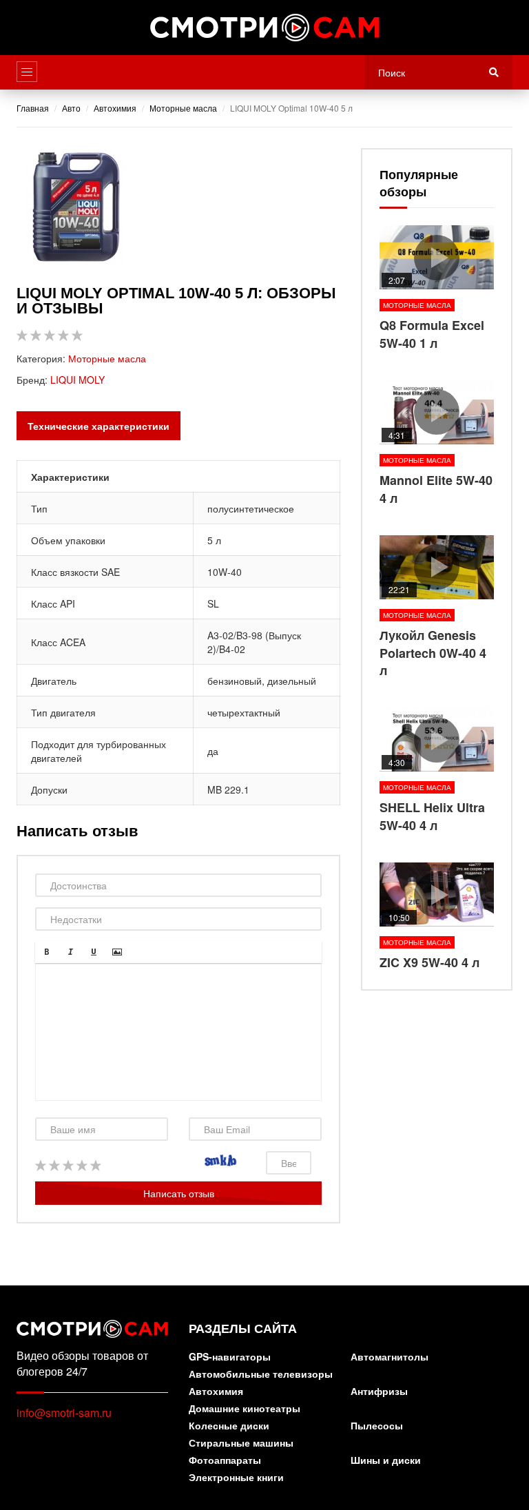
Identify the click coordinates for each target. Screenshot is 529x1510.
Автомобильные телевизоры (261, 1374)
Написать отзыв (178, 1193)
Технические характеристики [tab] (98, 426)
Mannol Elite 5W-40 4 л (437, 444)
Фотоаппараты (225, 1461)
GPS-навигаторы (230, 1357)
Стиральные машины (241, 1443)
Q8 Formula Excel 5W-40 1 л (437, 289)
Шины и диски (386, 1461)
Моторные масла (107, 358)
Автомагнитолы (389, 1357)
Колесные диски (229, 1426)
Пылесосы (377, 1426)
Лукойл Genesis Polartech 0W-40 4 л (437, 607)
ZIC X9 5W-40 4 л (437, 917)
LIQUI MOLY (77, 379)
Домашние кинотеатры (244, 1409)
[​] (178, 1032)
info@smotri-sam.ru (64, 1412)
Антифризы (379, 1392)
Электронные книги (236, 1478)
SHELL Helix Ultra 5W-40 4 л (437, 771)
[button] (47, 952)
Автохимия (216, 1392)
